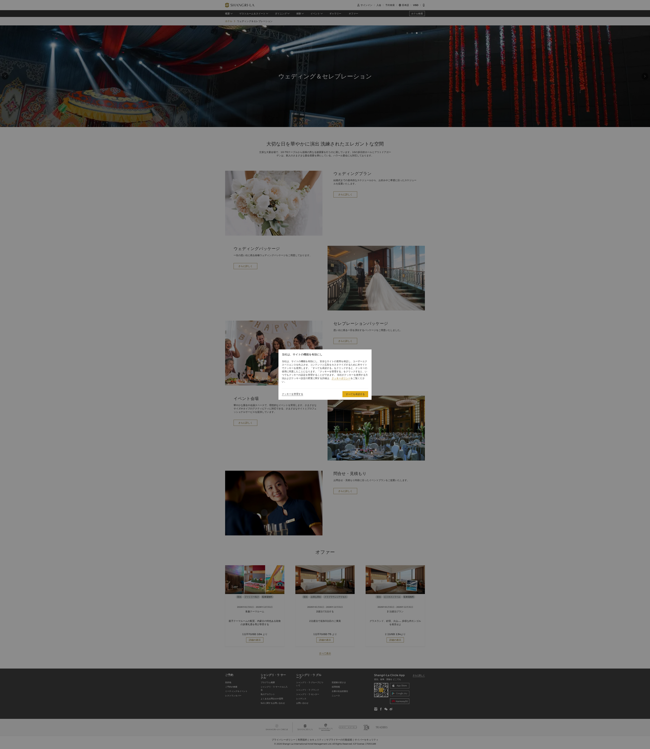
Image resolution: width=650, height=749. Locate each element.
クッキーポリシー (341, 378)
